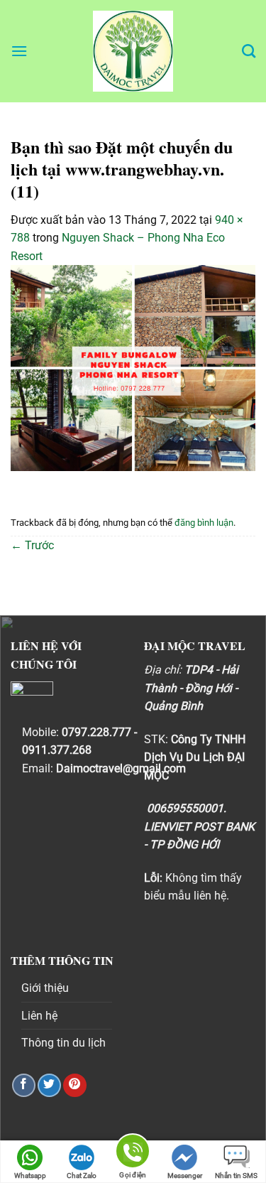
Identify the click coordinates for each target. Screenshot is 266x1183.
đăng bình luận (203, 522)
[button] (19, 50)
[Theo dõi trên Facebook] (23, 1085)
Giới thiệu (45, 988)
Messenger (184, 1175)
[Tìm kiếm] (248, 51)
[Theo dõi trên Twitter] (49, 1085)
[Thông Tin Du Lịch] (133, 51)
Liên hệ (39, 1015)
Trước (32, 545)
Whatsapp (30, 1175)
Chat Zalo (81, 1175)
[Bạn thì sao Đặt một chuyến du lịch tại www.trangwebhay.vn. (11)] (133, 367)
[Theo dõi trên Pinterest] (75, 1085)
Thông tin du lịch (63, 1042)
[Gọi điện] (132, 1153)
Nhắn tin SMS (236, 1175)
